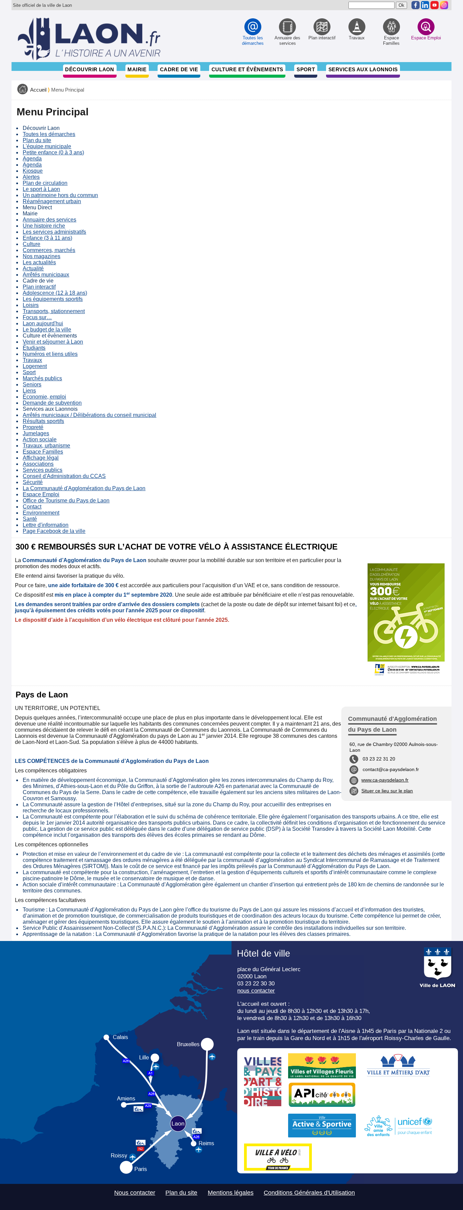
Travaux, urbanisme (46, 445)
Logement (35, 366)
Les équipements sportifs (53, 299)
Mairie (136, 69)
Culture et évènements (247, 69)
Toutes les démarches (49, 134)
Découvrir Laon (89, 69)
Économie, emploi (44, 397)
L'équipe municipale (47, 146)
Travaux (32, 360)
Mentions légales (231, 1192)
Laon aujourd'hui (43, 323)
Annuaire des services (49, 220)
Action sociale (40, 439)
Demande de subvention (52, 403)
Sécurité (33, 482)
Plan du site (37, 140)
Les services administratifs (54, 232)
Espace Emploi (41, 494)
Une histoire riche (44, 226)
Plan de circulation (45, 183)
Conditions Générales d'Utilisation (309, 1192)
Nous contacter (134, 1192)
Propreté (33, 427)
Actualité (33, 268)
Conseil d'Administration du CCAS (64, 476)
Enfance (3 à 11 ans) (47, 238)
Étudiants (34, 348)
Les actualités (39, 262)
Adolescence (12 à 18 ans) (55, 293)
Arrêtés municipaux (46, 274)
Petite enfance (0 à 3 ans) (53, 152)
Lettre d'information (45, 525)
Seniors (32, 384)
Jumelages (36, 433)
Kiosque (33, 171)
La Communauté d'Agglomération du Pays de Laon (84, 488)
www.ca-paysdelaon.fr (384, 780)
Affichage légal (41, 458)
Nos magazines (41, 256)
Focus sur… (37, 317)
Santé (30, 519)
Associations (38, 464)
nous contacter (256, 990)
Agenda (32, 158)
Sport (306, 69)
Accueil (38, 90)
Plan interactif (39, 287)
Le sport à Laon (41, 189)
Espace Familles (43, 452)
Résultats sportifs (43, 421)
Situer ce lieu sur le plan (387, 790)
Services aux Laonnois (363, 69)
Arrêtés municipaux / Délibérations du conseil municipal (89, 415)
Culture (31, 244)
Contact (32, 507)
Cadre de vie (179, 69)
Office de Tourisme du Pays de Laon (66, 500)
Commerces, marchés (49, 250)
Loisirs (31, 305)
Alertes (31, 177)
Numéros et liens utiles (50, 354)
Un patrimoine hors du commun (60, 195)
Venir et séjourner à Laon (53, 342)
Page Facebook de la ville (54, 531)
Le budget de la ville (47, 329)
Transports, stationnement (54, 311)
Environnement (41, 513)
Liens (29, 390)
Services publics (42, 470)
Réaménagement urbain (52, 201)
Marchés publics (42, 378)
